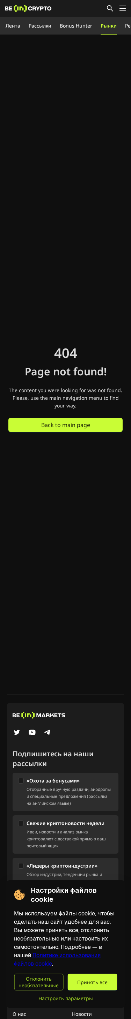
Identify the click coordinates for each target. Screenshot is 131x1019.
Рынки (109, 25)
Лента (13, 25)
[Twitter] (17, 733)
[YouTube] (32, 733)
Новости (82, 1014)
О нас (19, 1014)
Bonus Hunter (76, 25)
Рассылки (40, 25)
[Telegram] (47, 733)
